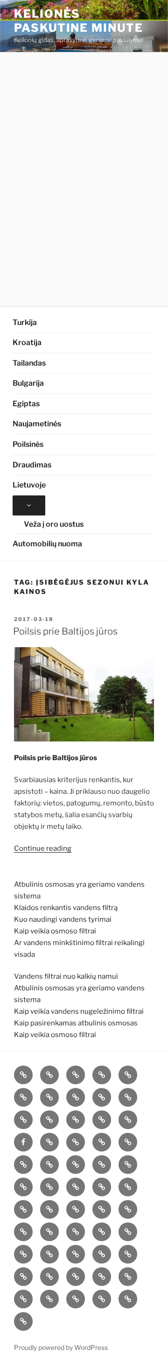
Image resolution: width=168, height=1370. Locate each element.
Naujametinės (37, 423)
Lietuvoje (29, 484)
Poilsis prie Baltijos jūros (65, 631)
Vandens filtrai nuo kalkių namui (66, 976)
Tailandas (29, 363)
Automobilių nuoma (47, 543)
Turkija (25, 322)
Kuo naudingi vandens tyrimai (63, 919)
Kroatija (27, 342)
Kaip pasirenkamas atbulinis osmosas (76, 1023)
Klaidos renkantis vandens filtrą (66, 908)
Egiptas (26, 403)
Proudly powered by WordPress (61, 1347)
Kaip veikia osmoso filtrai (55, 931)
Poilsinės (28, 444)
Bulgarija (28, 383)
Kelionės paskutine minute (78, 21)
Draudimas (32, 464)
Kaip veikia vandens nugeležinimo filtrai (79, 1011)
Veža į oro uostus (54, 524)
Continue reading (42, 848)
